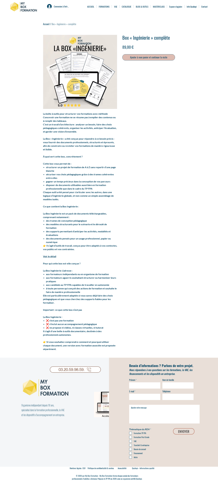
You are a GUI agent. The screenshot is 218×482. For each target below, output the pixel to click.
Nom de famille (168, 380)
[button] (122, 468)
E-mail (131, 391)
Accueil (46, 24)
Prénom (132, 380)
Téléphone (166, 391)
